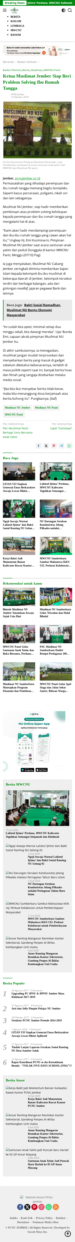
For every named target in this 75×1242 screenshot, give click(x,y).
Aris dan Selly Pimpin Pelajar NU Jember (36, 1008)
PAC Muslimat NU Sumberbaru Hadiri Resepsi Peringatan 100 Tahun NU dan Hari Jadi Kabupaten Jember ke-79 (54, 650)
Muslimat (36, 70)
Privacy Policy (44, 1218)
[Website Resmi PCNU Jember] (14, 10)
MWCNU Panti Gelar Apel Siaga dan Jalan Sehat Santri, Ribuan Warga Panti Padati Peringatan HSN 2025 (55, 688)
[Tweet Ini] (46, 446)
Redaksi (60, 1218)
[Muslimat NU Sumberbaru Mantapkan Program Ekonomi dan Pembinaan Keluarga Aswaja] (19, 671)
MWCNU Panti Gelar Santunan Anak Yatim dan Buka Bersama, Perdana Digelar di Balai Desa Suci (18, 650)
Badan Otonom (12, 70)
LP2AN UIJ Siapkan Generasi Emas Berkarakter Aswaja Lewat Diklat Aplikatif (19, 488)
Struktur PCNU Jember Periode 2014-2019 (37, 1020)
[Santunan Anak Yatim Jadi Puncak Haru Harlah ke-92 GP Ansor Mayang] (37, 1152)
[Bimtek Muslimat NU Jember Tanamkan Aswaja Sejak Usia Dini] (19, 597)
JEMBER (21, 1227)
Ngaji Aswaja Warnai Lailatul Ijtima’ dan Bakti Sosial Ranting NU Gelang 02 (18, 525)
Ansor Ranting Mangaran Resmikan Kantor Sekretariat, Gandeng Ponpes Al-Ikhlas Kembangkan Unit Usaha (45, 959)
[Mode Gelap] (63, 10)
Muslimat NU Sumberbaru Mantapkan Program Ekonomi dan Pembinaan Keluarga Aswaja (18, 688)
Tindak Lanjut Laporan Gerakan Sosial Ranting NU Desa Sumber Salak (40, 1049)
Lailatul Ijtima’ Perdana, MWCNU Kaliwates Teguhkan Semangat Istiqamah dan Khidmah (54, 487)
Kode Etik (27, 1218)
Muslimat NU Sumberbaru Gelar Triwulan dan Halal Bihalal (55, 613)
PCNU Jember (17, 94)
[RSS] (56, 1207)
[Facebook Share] (38, 446)
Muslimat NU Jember (17, 407)
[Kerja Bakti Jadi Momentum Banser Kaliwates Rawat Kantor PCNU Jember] (19, 546)
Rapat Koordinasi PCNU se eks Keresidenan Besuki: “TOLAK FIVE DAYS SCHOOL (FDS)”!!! (42, 1064)
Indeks (14, 1218)
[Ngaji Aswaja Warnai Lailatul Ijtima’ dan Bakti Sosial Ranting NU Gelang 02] (19, 509)
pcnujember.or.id (27, 178)
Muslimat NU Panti (46, 407)
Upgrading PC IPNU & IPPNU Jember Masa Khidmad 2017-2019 (38, 995)
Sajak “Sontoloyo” (61, 426)
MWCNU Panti (51, 70)
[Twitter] (27, 1207)
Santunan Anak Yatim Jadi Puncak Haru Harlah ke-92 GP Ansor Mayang (48, 1164)
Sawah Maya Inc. (38, 1231)
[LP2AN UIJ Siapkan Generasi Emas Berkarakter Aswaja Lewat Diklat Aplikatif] (19, 471)
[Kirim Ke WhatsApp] (69, 446)
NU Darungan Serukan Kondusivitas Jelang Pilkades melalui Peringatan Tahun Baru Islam (54, 525)
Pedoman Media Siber (46, 1222)
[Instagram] (41, 1207)
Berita (26, 70)
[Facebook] (20, 1207)
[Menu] (5, 10)
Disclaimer (23, 1222)
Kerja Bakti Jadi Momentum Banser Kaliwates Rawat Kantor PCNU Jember (17, 562)
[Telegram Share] (61, 446)
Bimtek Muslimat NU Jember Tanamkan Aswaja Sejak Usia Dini (18, 613)
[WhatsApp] (49, 1207)
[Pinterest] (34, 1207)
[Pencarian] (70, 10)
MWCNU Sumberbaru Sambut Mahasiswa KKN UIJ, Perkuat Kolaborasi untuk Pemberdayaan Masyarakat (54, 562)
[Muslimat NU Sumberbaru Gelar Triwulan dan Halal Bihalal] (56, 597)
